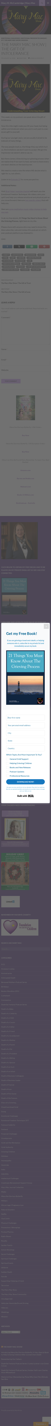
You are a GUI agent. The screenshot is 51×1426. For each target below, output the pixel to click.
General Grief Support (19, 759)
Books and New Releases (20, 767)
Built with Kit (25, 796)
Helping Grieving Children (21, 763)
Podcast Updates (17, 771)
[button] (25, 677)
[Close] (46, 626)
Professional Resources (19, 776)
